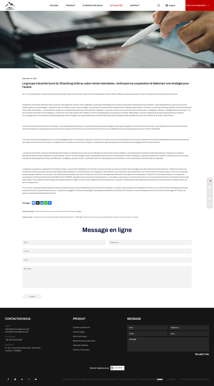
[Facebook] (8, 379)
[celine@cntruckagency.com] (209, 199)
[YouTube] (36, 379)
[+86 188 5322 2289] (209, 193)
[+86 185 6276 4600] (209, 187)
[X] (29, 379)
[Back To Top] (209, 204)
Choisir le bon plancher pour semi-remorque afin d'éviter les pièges (58, 211)
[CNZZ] (160, 379)
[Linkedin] (22, 379)
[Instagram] (15, 379)
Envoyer (32, 296)
